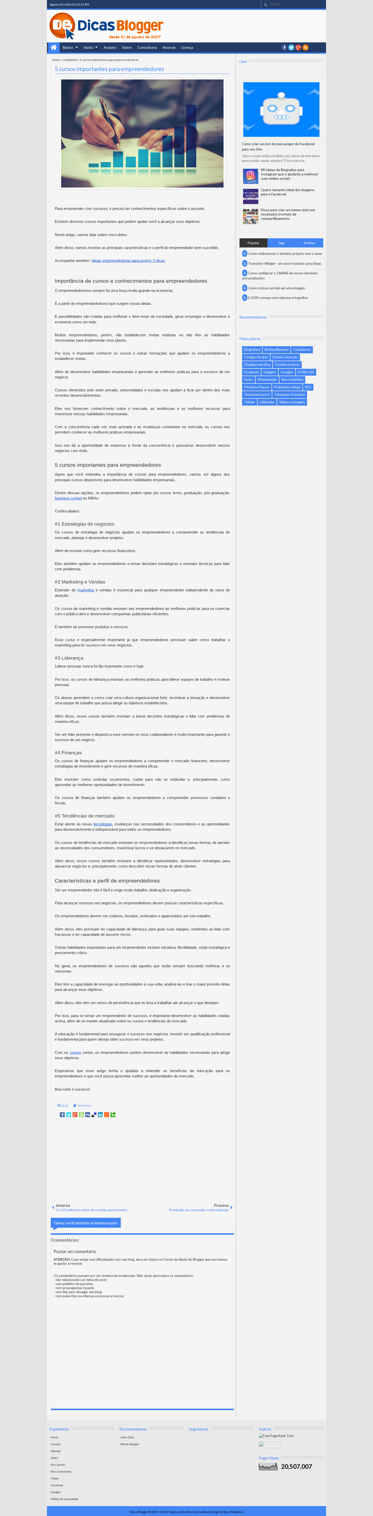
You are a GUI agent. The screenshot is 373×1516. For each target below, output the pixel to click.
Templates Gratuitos (289, 394)
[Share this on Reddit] (106, 1114)
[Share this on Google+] (75, 1114)
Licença (187, 47)
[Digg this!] (87, 1114)
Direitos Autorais (285, 357)
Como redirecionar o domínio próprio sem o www (285, 254)
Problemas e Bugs (287, 387)
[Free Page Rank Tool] (276, 1436)
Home (54, 47)
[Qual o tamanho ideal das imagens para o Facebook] (251, 196)
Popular (253, 243)
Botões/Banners (277, 349)
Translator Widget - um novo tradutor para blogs (284, 263)
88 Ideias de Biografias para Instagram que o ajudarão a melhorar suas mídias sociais (289, 174)
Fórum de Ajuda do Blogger (184, 1259)
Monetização (267, 379)
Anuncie (169, 47)
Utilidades (267, 402)
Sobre (127, 47)
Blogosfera (252, 349)
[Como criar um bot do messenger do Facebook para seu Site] (281, 109)
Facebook (251, 372)
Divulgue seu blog (257, 364)
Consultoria (147, 47)
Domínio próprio (287, 364)
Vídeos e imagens (292, 402)
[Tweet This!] (68, 1114)
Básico (68, 47)
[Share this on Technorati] (113, 1114)
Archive (309, 243)
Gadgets (269, 372)
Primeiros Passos (256, 387)
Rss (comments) (61, 1471)
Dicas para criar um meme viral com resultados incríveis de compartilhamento (288, 214)
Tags (281, 243)
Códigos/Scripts (256, 357)
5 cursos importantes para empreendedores (109, 68)
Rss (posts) (58, 1464)
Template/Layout (257, 394)
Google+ (298, 47)
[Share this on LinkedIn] (100, 1114)
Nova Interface (292, 379)
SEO (308, 387)
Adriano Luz (84, 1105)
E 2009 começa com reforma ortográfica (278, 298)
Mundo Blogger (130, 1444)
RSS (305, 47)
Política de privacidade (64, 1499)
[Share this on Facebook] (62, 1114)
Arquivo (110, 47)
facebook (284, 47)
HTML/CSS (306, 372)
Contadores (302, 349)
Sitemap (56, 1451)
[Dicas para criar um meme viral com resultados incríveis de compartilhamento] (251, 216)
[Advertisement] (142, 1161)
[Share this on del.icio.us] (94, 1114)
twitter (291, 47)
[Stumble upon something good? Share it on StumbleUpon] (81, 1114)
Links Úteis (127, 1437)
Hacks (88, 47)
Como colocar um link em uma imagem (276, 288)
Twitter (249, 402)
